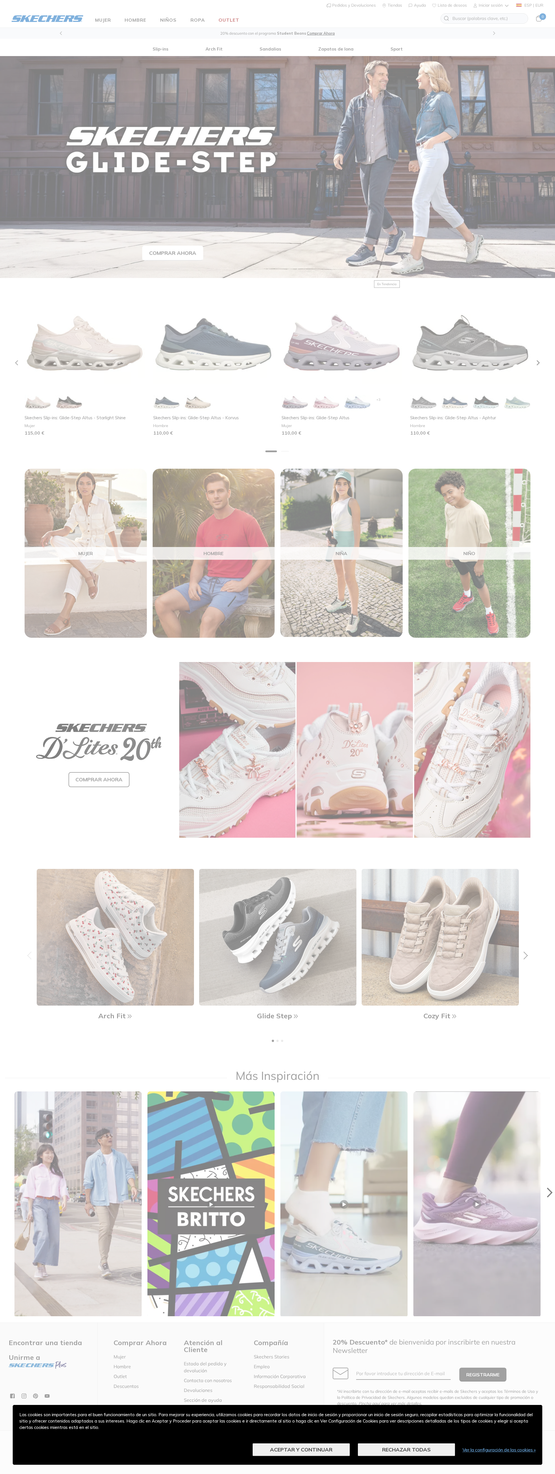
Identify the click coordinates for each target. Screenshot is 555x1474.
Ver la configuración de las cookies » (499, 1450)
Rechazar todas (406, 1449)
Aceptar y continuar (301, 1449)
